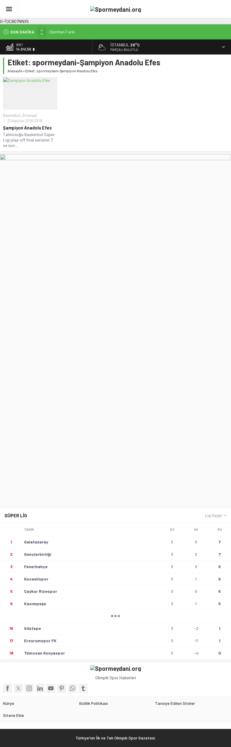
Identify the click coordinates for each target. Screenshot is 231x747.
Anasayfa (15, 71)
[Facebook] (7, 688)
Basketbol (11, 115)
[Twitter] (18, 688)
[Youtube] (50, 688)
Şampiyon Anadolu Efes (28, 127)
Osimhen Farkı (62, 31)
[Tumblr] (83, 688)
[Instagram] (29, 688)
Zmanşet (29, 115)
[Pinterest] (61, 688)
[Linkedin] (40, 688)
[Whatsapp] (72, 688)
